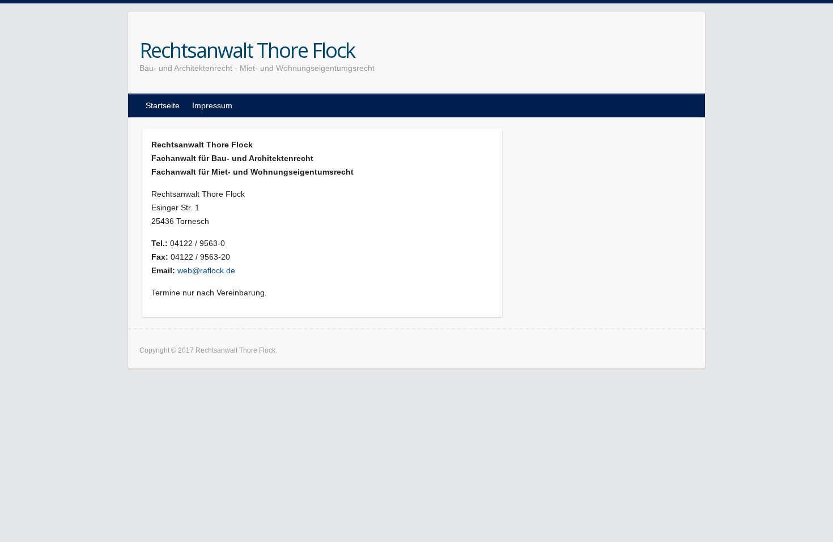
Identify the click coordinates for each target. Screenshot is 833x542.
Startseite (163, 105)
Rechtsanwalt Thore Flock (247, 50)
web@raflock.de (206, 270)
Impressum (212, 105)
